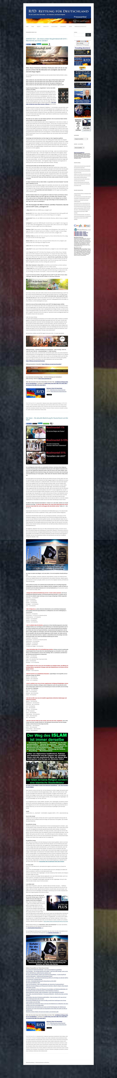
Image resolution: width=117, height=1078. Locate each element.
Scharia (54, 1047)
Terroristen (46, 1049)
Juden (35, 1044)
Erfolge (61, 404)
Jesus (52, 406)
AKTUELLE (43, 1037)
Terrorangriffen (41, 1049)
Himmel (39, 1042)
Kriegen (56, 1044)
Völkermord (36, 1050)
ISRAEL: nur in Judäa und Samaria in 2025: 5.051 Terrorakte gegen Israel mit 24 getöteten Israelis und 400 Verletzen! (82, 175)
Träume (52, 408)
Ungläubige (56, 1049)
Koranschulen (45, 1044)
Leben (60, 1044)
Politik (60, 1036)
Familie (65, 404)
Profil (32, 26)
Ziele (45, 409)
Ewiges (45, 1041)
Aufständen (53, 1037)
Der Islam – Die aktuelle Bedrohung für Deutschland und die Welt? (47, 419)
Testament (48, 408)
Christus (56, 404)
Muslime (46, 1046)
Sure (32, 1049)
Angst (39, 404)
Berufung (50, 404)
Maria (57, 406)
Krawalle (50, 1044)
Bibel (54, 404)
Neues (62, 1046)
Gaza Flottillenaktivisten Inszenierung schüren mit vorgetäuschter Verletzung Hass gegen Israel (82, 184)
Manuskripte (63, 26)
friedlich (52, 1041)
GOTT (42, 406)
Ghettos (61, 1041)
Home (27, 26)
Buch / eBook (49, 403)
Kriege (53, 1044)
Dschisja (29, 1041)
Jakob (30, 1044)
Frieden (27, 406)
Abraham (39, 1037)
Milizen (34, 1046)
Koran (41, 1044)
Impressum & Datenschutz (80, 26)
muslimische (50, 1046)
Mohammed (41, 1046)
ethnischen (39, 1041)
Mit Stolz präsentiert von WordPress (42, 1062)
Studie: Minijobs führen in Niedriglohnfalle (82, 193)
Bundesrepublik (39, 1039)
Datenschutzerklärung (30, 1062)
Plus (30, 408)
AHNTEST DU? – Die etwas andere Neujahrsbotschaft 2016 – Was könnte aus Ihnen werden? (47, 39)
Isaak (45, 1042)
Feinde (49, 1041)
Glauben (39, 406)
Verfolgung (31, 1050)
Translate (87, 45)
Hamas (35, 1042)
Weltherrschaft (44, 1050)
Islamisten (62, 1042)
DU (59, 404)
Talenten (44, 408)
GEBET (30, 406)
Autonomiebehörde (60, 1037)
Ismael (65, 1042)
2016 (32, 404)
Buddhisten (33, 1039)
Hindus (42, 1042)
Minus (59, 406)
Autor (70, 26)
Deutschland (51, 1036)
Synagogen (35, 1049)
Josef (54, 406)
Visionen (32, 409)
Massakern (30, 1046)
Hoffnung (46, 406)
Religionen (45, 1047)
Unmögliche (61, 1049)
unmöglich (61, 408)
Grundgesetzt (28, 1042)
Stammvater (58, 1047)
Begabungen (43, 404)
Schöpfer (37, 408)
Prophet (40, 1047)
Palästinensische (33, 1047)
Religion (59, 403)
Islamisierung (56, 1042)
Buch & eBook (54, 26)
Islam (48, 1042)
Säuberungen (50, 1047)
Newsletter (45, 26)
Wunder (42, 409)
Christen (47, 1039)
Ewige (43, 1041)
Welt (67, 1036)
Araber (49, 1037)
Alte (46, 1037)
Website (38, 26)
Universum (57, 408)
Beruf (47, 404)
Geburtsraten (57, 1041)
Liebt (63, 1044)
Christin (50, 1039)
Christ (44, 1039)
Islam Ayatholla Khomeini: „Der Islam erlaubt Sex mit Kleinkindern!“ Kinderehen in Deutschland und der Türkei (82, 216)
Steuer (63, 1047)
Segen (41, 408)
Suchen (75, 32)
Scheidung (33, 408)
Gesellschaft (55, 403)
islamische (52, 1042)
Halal (33, 1042)
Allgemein (45, 403)
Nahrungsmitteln (56, 1046)
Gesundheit (34, 406)
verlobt (29, 409)
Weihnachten (37, 409)
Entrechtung (33, 1041)
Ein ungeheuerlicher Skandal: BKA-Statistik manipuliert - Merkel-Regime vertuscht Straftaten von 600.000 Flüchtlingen (82, 198)
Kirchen (37, 1044)
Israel (49, 406)
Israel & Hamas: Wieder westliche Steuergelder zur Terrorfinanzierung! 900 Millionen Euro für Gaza (82, 171)
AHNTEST (35, 404)
